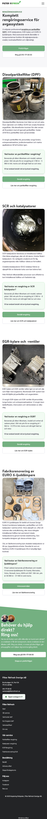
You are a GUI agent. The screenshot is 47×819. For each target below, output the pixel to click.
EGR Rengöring (7, 748)
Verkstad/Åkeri (7, 725)
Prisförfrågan (23, 48)
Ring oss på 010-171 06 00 (23, 654)
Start (3, 709)
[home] (11, 3)
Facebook (5, 784)
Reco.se (5, 789)
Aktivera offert (7, 766)
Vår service (6, 713)
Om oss (5, 729)
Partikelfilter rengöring (9, 739)
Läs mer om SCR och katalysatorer (23, 321)
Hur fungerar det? (8, 721)
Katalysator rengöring (9, 743)
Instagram (5, 780)
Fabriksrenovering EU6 (10, 752)
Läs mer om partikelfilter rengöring (24, 185)
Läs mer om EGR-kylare (23, 451)
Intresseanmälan (23, 586)
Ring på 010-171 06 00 (23, 55)
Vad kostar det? (7, 717)
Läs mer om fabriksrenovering (23, 592)
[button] (42, 3)
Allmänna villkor (23, 818)
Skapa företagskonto (9, 770)
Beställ (4, 762)
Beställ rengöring (23, 179)
